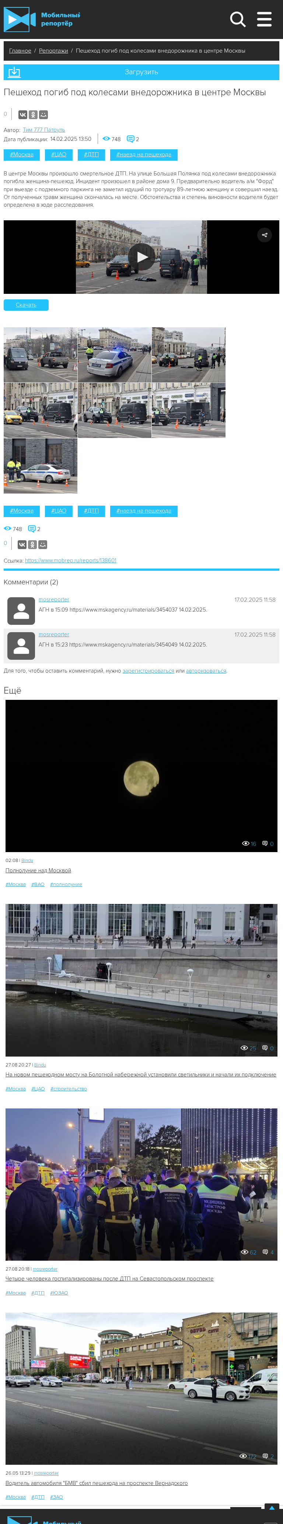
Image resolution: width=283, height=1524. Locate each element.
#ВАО (38, 884)
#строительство (68, 1089)
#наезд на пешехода (143, 154)
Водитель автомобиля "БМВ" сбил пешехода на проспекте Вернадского (97, 1483)
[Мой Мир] (43, 114)
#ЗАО (56, 1497)
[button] (142, 257)
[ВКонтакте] (22, 114)
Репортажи (53, 50)
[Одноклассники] (33, 114)
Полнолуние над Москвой (38, 870)
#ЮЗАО (59, 1293)
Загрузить (141, 72)
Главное (20, 50)
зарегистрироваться (148, 670)
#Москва (22, 154)
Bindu (27, 861)
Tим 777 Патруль (44, 130)
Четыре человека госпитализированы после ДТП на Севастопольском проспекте (110, 1278)
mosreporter (54, 599)
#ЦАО (58, 154)
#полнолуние (66, 884)
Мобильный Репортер (42, 19)
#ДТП (91, 154)
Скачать (26, 305)
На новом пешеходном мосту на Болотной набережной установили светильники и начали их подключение (141, 1074)
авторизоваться (206, 670)
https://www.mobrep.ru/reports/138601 (70, 560)
